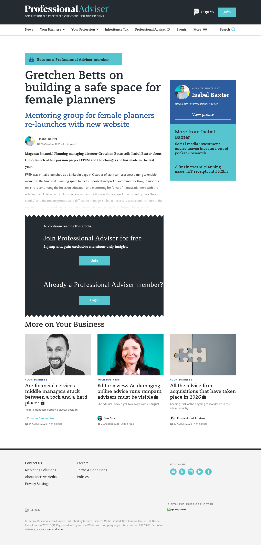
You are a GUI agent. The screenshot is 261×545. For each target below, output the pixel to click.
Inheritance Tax (116, 29)
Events (182, 29)
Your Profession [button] (83, 29)
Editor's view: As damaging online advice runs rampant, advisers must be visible (130, 392)
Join (94, 260)
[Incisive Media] (32, 509)
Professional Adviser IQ (152, 29)
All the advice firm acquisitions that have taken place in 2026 (203, 392)
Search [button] (225, 29)
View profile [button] (203, 114)
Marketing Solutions (40, 470)
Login (94, 300)
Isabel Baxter (48, 139)
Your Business (36, 379)
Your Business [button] (51, 29)
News (29, 29)
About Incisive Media (41, 477)
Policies (83, 477)
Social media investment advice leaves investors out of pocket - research (201, 148)
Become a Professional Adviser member (73, 60)
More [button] (198, 29)
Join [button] (227, 12)
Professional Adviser (191, 418)
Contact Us (33, 463)
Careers (82, 463)
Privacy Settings (37, 483)
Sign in (207, 12)
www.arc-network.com (50, 529)
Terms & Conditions (92, 470)
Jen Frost (110, 418)
